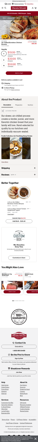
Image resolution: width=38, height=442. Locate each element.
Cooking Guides (25, 409)
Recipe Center (24, 411)
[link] (19, 1)
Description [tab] (7, 105)
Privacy (13, 419)
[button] (28, 4)
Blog (21, 395)
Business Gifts (5, 413)
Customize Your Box (7, 402)
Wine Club (4, 409)
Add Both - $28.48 (19, 221)
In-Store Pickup (6, 407)
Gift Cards (23, 402)
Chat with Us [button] (19, 346)
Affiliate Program (25, 407)
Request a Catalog (25, 405)
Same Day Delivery (7, 405)
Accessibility (32, 419)
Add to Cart (19, 73)
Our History (23, 385)
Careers (22, 391)
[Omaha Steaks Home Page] (19, 8)
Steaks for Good (25, 389)
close (35, 439)
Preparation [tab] (18, 105)
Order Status (5, 387)
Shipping (4, 391)
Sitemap (3, 393)
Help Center (5, 385)
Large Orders (5, 411)
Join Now (19, 372)
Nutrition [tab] (30, 105)
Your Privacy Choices (12, 423)
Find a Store (5, 389)
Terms (29, 13)
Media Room (24, 393)
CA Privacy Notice (22, 419)
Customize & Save (19, 258)
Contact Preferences (26, 423)
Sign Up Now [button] (19, 358)
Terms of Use (5, 419)
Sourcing (22, 387)
